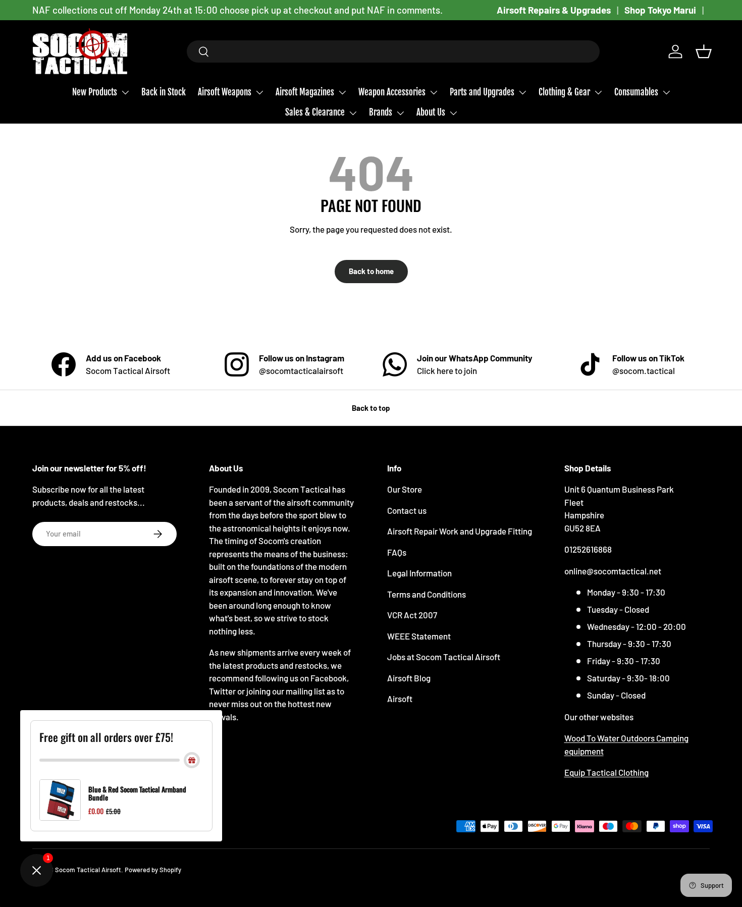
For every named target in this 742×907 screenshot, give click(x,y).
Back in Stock (163, 92)
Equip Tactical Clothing (606, 772)
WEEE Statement (419, 636)
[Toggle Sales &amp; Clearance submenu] (353, 113)
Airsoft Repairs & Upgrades (554, 10)
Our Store (404, 489)
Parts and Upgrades (482, 92)
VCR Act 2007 (412, 615)
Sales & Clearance (315, 112)
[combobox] (393, 51)
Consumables (636, 92)
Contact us (407, 510)
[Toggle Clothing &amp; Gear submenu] (598, 92)
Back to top (371, 407)
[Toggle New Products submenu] (125, 92)
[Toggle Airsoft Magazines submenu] (342, 92)
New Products (94, 92)
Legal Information (419, 573)
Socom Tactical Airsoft (88, 870)
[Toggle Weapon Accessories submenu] (434, 92)
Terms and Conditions (426, 594)
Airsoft (399, 698)
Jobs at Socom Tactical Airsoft (443, 657)
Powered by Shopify (153, 870)
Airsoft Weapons (224, 92)
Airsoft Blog (409, 678)
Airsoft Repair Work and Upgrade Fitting (459, 531)
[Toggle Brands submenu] (400, 113)
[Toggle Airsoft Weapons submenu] (259, 92)
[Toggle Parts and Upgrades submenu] (522, 92)
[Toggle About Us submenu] (453, 113)
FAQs (396, 552)
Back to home (371, 271)
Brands (380, 112)
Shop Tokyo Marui (660, 10)
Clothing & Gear (564, 92)
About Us (430, 112)
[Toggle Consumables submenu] (666, 92)
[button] (704, 51)
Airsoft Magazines (305, 92)
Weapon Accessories (392, 92)
